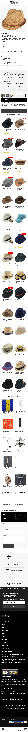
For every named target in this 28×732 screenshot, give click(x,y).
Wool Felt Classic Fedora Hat (6, 169)
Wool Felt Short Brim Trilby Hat (7, 320)
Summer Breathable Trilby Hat (7, 264)
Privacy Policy (4, 642)
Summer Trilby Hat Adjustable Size (19, 373)
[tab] (14, 100)
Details (6, 100)
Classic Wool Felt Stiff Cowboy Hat (7, 207)
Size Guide (7, 111)
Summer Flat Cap (6, 188)
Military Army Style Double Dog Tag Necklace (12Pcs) (19, 486)
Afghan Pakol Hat (19, 168)
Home (2, 5)
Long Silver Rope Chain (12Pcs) (6, 468)
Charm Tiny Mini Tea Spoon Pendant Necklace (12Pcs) (7, 450)
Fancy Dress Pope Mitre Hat (19, 505)
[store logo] (14, 2)
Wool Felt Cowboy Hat (20, 129)
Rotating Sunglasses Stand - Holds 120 (20, 431)
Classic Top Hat (6, 149)
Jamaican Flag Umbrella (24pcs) (19, 468)
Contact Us (4, 627)
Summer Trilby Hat (6, 281)
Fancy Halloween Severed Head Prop (7, 486)
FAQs (3, 636)
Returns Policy (5, 639)
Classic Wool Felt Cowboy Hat (6, 130)
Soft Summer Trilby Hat (19, 337)
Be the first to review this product (8, 43)
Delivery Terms (5, 630)
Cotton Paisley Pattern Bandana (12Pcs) (6, 431)
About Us (3, 624)
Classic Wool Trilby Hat (7, 300)
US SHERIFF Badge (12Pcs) (19, 449)
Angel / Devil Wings (6, 504)
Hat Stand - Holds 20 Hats (20, 412)
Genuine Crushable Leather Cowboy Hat (19, 207)
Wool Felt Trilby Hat (19, 245)
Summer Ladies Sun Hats (20, 282)
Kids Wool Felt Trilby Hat (7, 391)
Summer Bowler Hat (7, 337)
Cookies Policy (5, 645)
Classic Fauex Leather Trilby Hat (20, 264)
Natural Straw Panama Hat (5, 224)
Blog (3, 633)
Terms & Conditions (6, 648)
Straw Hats (4, 33)
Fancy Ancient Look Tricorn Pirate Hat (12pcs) (19, 150)
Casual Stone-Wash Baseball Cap (19, 224)
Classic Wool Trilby (19, 299)
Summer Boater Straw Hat (20, 355)
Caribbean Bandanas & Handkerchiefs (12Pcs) (7, 412)
